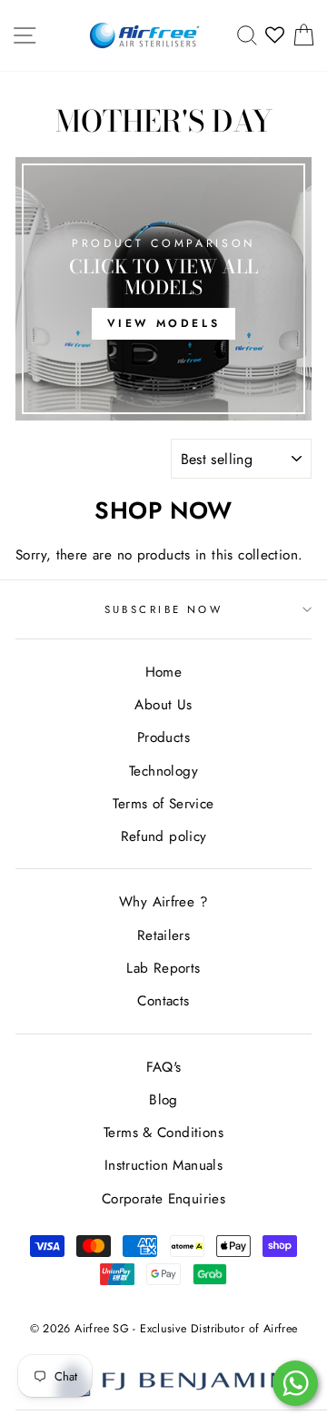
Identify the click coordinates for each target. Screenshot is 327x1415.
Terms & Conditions (163, 1133)
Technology (163, 771)
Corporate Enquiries (163, 1199)
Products (163, 737)
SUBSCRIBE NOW (163, 609)
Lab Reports (163, 968)
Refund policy (164, 836)
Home (164, 672)
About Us (163, 705)
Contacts (163, 1001)
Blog (163, 1100)
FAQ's (164, 1067)
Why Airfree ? (163, 902)
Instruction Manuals (163, 1165)
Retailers (163, 935)
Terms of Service (163, 804)
